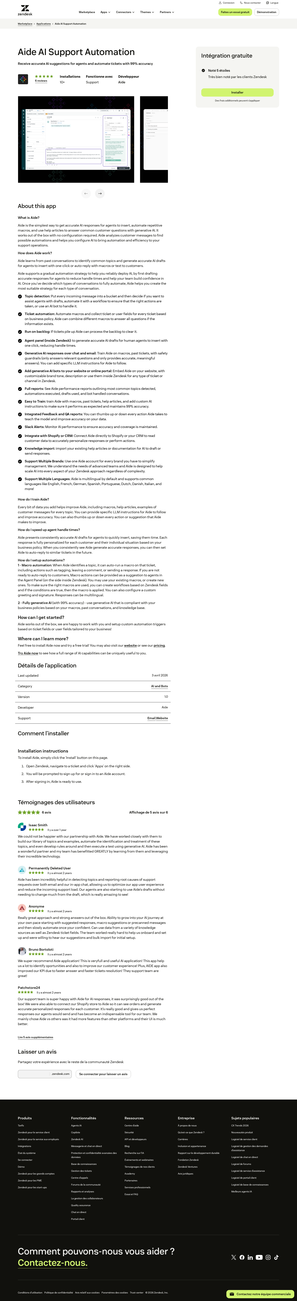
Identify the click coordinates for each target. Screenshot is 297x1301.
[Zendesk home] (26, 10)
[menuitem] (272, 3)
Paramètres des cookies (115, 1292)
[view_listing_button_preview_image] (76, 139)
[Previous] (86, 193)
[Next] (100, 193)
